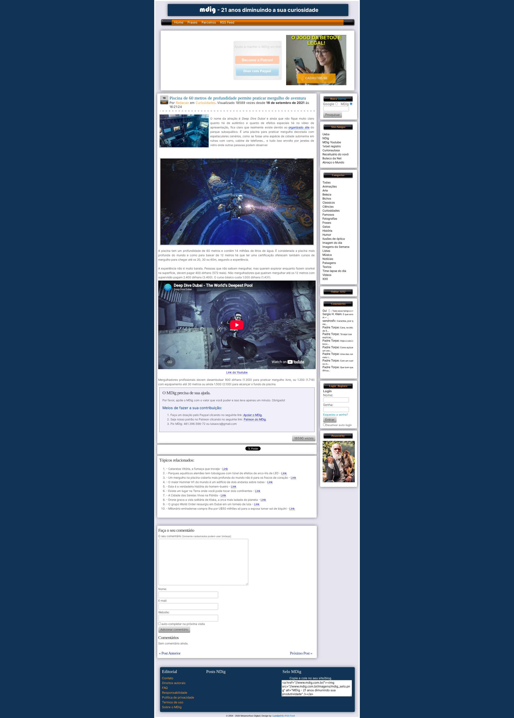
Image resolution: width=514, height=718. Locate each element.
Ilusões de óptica (333, 238)
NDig (325, 138)
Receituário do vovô (335, 154)
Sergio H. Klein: (332, 314)
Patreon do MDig (255, 419)
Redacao (182, 103)
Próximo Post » (301, 653)
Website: (163, 612)
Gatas (326, 226)
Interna (342, 98)
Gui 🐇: (327, 310)
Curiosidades (205, 103)
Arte (325, 190)
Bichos (326, 198)
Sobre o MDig (172, 707)
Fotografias (329, 218)
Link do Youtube (237, 372)
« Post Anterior (170, 653)
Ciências (327, 206)
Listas (326, 250)
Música (327, 254)
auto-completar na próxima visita (183, 624)
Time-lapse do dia (334, 270)
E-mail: (162, 600)
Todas (326, 182)
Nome (162, 589)
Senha (327, 405)
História (327, 230)
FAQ (165, 688)
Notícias (327, 258)
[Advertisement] (199, 60)
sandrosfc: (329, 320)
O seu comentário (194, 536)
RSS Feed (227, 22)
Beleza (326, 194)
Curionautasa (331, 150)
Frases (192, 22)
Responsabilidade (174, 692)
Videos (326, 275)
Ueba (325, 134)
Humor (326, 234)
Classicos (328, 202)
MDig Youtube (331, 142)
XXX (325, 279)
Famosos (328, 214)
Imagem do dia (332, 242)
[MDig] (208, 9)
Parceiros (209, 22)
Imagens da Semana (335, 246)
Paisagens (329, 262)
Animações (329, 186)
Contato (167, 678)
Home (178, 22)
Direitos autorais (174, 683)
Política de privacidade (178, 697)
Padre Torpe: (331, 327)
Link (225, 468)
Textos (326, 266)
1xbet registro (331, 146)
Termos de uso (172, 702)
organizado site (299, 127)
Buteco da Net (332, 158)
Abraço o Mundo (333, 162)
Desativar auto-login (339, 425)
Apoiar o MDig (252, 415)
